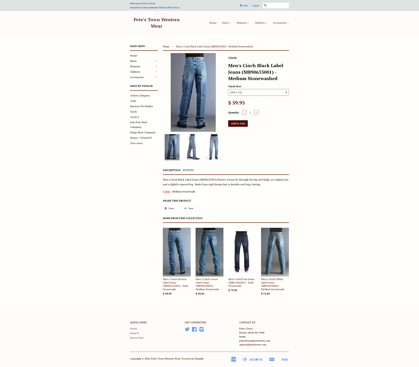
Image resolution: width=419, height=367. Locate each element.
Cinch (133, 111)
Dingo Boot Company (142, 132)
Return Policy (137, 337)
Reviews (188, 170)
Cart (245, 5)
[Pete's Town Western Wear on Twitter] (187, 330)
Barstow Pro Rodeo (141, 106)
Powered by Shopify (193, 358)
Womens (242, 23)
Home (213, 23)
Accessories (280, 23)
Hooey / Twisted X (141, 138)
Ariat (133, 101)
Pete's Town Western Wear (157, 23)
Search (133, 328)
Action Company (140, 95)
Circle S (134, 117)
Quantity (233, 112)
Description (172, 170)
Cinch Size (234, 86)
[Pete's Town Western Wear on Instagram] (201, 330)
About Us (134, 333)
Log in (256, 5)
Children (260, 23)
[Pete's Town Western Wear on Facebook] (194, 330)
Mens (225, 23)
